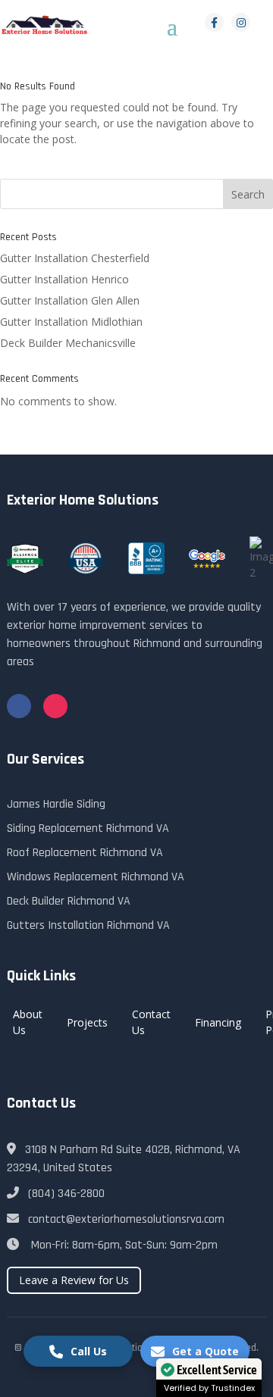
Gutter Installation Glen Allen (70, 300)
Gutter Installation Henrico (64, 279)
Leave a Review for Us (74, 1280)
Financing (218, 1022)
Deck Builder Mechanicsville (68, 343)
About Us (27, 1022)
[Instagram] (240, 22)
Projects (87, 1022)
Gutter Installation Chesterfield (74, 258)
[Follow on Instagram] (55, 706)
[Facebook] (214, 22)
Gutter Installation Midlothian (71, 321)
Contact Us (151, 1022)
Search (248, 194)
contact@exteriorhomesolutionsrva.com (126, 1219)
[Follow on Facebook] (19, 706)
